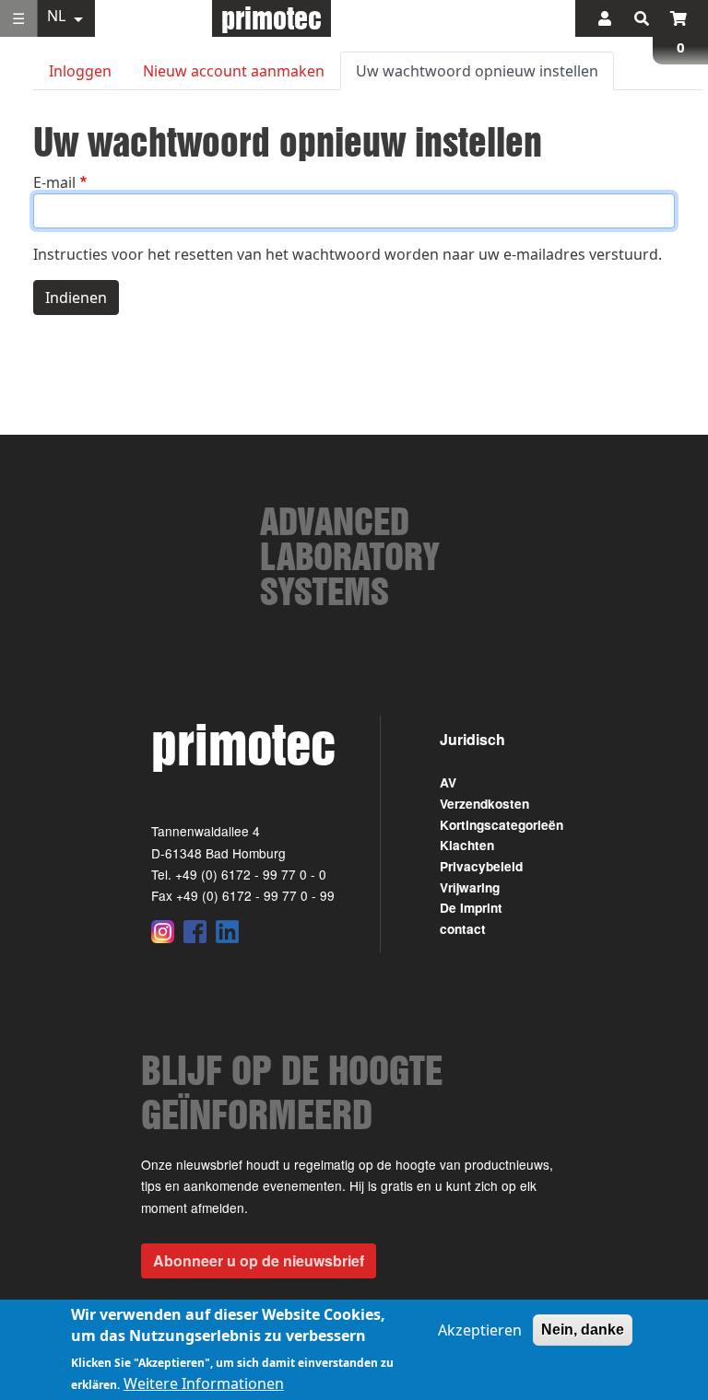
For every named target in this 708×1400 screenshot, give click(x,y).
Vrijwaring (470, 887)
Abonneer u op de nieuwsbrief (258, 1260)
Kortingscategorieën (501, 825)
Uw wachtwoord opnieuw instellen (477, 71)
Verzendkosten (484, 803)
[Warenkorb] (678, 18)
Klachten (467, 845)
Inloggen (80, 71)
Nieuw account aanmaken (233, 71)
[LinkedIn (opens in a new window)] (227, 931)
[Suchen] (641, 18)
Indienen (76, 297)
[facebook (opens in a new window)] (194, 931)
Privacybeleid (481, 866)
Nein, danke (582, 1329)
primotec (271, 18)
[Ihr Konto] (604, 18)
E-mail (54, 182)
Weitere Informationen (204, 1383)
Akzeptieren (480, 1330)
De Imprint (471, 907)
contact (463, 929)
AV (448, 782)
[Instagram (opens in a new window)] (162, 931)
